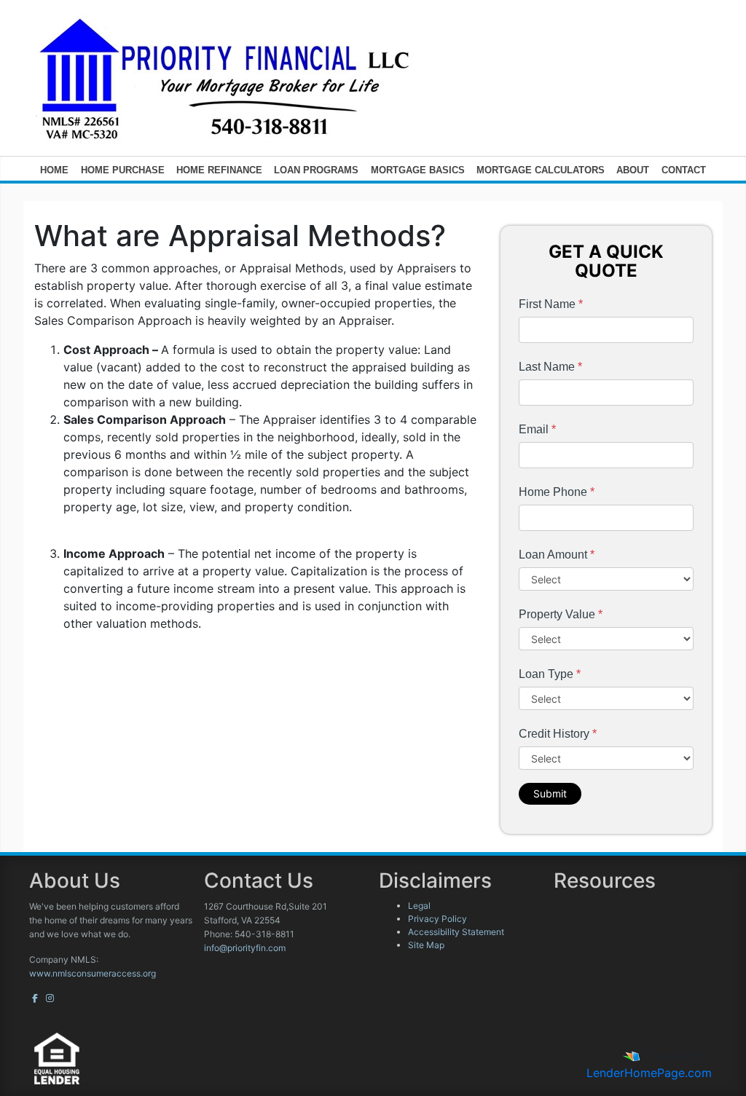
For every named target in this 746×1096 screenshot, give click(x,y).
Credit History (558, 734)
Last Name (550, 366)
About (632, 170)
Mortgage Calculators (540, 170)
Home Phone (556, 492)
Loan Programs (316, 170)
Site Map (426, 944)
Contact (683, 170)
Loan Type (550, 674)
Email (537, 429)
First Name (551, 304)
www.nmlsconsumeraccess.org (92, 973)
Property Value (560, 614)
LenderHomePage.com (649, 1072)
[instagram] (50, 998)
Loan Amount (556, 554)
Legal (419, 905)
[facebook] (35, 998)
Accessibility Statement (456, 931)
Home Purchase (123, 170)
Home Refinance (219, 170)
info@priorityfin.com (245, 947)
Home (54, 170)
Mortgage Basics (418, 170)
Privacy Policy (437, 918)
